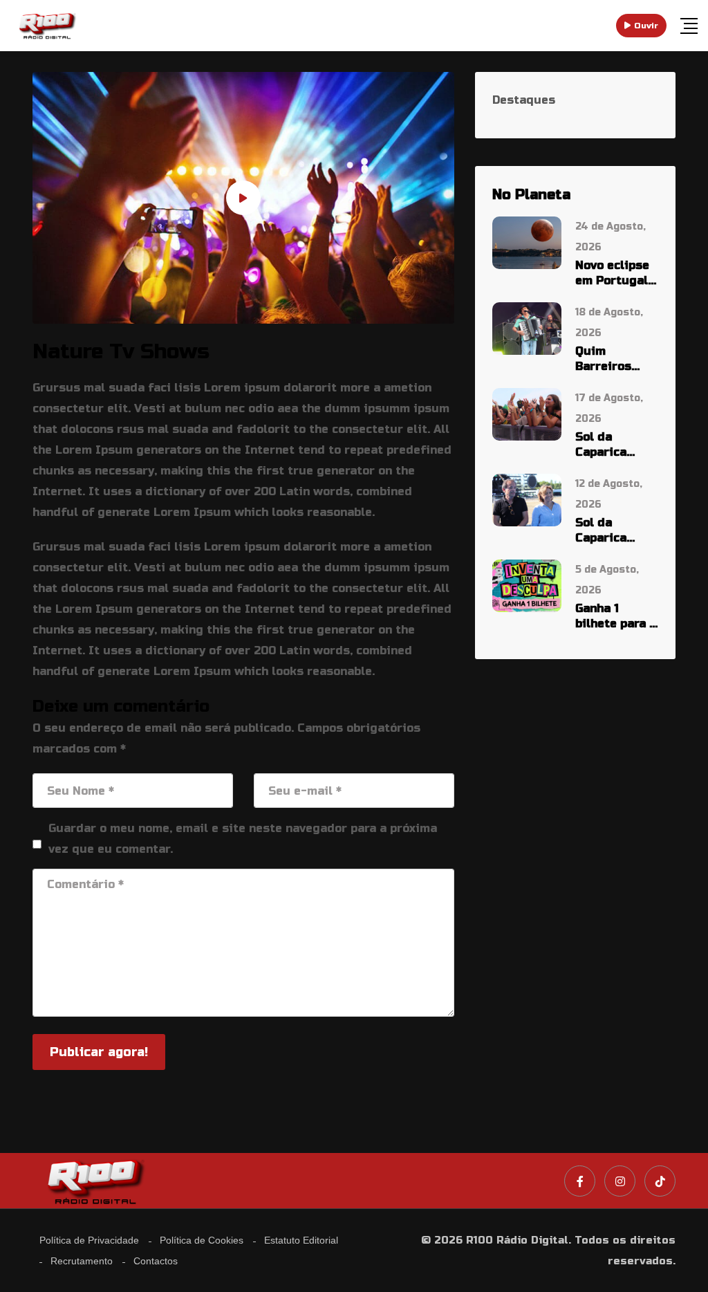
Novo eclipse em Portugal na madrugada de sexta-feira (612, 273)
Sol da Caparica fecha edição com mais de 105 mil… (612, 445)
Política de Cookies (201, 1240)
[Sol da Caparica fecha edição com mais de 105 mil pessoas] (526, 413)
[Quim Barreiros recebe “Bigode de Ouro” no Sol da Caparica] (526, 327)
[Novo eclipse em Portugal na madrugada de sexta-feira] (526, 241)
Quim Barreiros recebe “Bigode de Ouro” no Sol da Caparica (612, 359)
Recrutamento (81, 1260)
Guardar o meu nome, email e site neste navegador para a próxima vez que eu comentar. (242, 839)
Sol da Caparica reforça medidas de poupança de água (612, 531)
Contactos (155, 1260)
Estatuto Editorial (301, 1240)
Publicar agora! (99, 1052)
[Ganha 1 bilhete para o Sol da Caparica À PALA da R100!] (526, 584)
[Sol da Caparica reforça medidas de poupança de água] (526, 499)
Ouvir (646, 25)
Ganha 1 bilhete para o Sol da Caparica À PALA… (615, 616)
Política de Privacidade (89, 1240)
